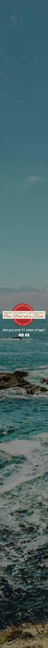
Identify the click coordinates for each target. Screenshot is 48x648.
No (27, 335)
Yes (21, 335)
